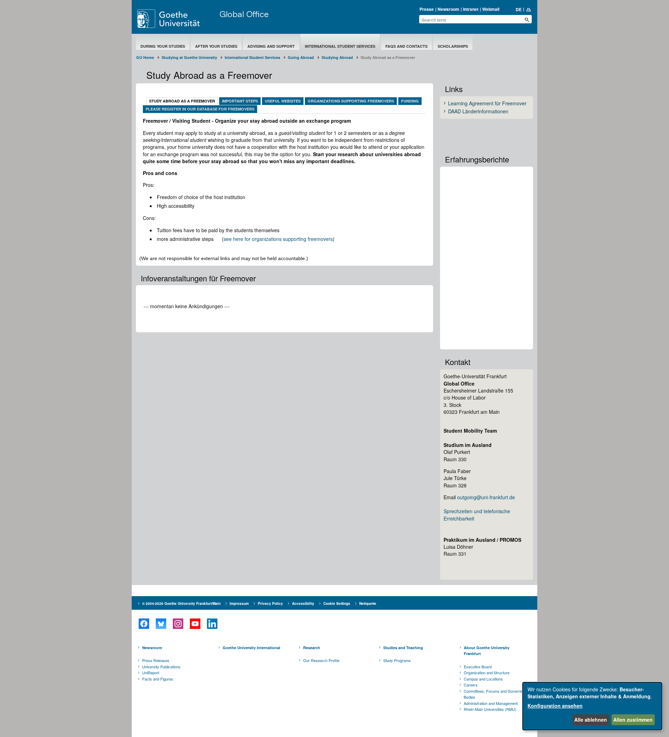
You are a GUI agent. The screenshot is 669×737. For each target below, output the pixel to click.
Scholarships (453, 46)
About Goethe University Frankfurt (486, 650)
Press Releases (155, 660)
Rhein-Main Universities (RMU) (490, 709)
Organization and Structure (486, 672)
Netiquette (367, 603)
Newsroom (448, 9)
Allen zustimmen (633, 719)
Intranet (470, 9)
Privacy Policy (270, 603)
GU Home (145, 57)
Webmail (490, 9)
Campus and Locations (483, 679)
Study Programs (397, 660)
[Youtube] (195, 623)
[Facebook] (144, 623)
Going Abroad (301, 57)
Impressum (239, 603)
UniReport (150, 672)
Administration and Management (491, 703)
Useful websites (283, 101)
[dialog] (592, 706)
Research (311, 647)
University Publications (161, 666)
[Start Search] (527, 19)
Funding (410, 101)
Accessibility (303, 603)
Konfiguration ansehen (555, 705)
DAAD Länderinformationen (478, 111)
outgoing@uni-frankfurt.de (486, 497)
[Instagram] (178, 623)
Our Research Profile (321, 660)
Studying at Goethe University (189, 57)
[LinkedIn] (212, 623)
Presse (427, 9)
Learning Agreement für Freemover (487, 103)
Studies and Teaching (403, 647)
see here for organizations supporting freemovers (278, 238)
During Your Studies (162, 46)
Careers (471, 684)
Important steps (240, 101)
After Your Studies (216, 46)
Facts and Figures (157, 679)
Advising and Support (271, 46)
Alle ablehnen (590, 719)
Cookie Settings (336, 603)
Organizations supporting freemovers (351, 101)
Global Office (244, 14)
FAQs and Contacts (406, 46)
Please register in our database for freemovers (200, 109)
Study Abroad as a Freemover (182, 101)
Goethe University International (251, 647)
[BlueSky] (161, 623)
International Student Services (340, 46)
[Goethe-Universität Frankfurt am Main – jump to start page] (176, 18)
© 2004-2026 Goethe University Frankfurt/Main (181, 603)
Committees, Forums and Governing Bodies (494, 694)
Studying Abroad (337, 57)
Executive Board (478, 666)
